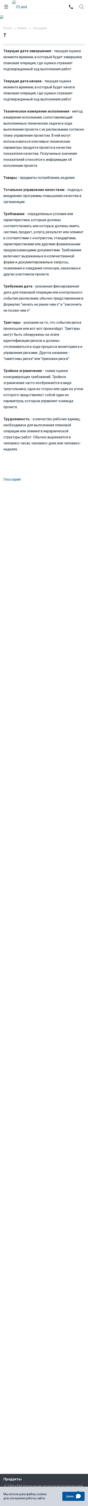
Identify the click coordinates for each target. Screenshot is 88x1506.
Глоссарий (12, 479)
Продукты (12, 1479)
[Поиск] (81, 7)
